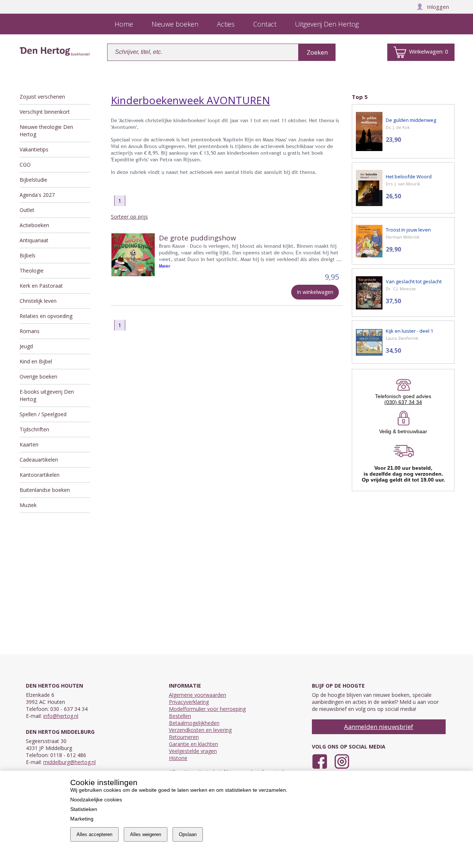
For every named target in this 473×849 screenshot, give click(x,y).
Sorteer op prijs (129, 216)
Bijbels (27, 255)
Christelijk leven (38, 300)
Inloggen (438, 6)
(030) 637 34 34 (403, 402)
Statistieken (83, 809)
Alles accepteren (94, 834)
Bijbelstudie (33, 179)
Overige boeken (38, 376)
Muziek (28, 505)
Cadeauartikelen (39, 459)
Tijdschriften (34, 429)
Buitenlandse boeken (45, 489)
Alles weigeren (145, 834)
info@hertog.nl (60, 715)
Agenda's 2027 (37, 194)
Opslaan (188, 834)
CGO (25, 164)
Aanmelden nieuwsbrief (378, 726)
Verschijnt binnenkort (45, 111)
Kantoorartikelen (39, 474)
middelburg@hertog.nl (69, 762)
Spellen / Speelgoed (43, 414)
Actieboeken (34, 225)
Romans (30, 331)
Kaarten (29, 444)
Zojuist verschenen (42, 96)
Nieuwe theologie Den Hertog (46, 130)
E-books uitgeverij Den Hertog (47, 395)
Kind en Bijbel (36, 361)
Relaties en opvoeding (46, 315)
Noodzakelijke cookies (96, 799)
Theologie (32, 270)
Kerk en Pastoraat (41, 285)
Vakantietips (34, 149)
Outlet (27, 209)
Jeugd (26, 346)
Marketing (81, 819)
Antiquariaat (34, 240)
